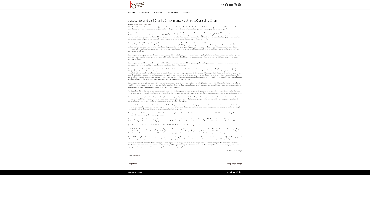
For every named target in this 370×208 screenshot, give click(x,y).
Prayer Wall (158, 13)
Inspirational (136, 155)
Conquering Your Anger (234, 164)
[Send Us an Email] (222, 5)
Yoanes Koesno (147, 24)
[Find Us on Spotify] (239, 5)
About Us (131, 13)
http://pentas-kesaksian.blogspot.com (187, 125)
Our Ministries (144, 13)
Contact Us (187, 13)
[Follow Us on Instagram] (235, 5)
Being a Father (132, 164)
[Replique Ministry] (136, 5)
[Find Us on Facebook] (226, 5)
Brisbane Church (173, 13)
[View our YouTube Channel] (231, 5)
